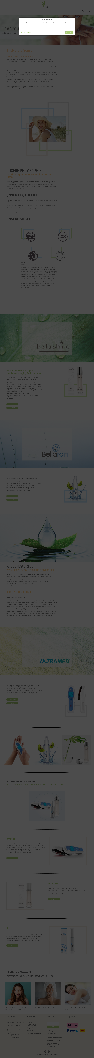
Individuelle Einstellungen (26, 32)
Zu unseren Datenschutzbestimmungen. (46, 24)
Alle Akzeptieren (69, 32)
